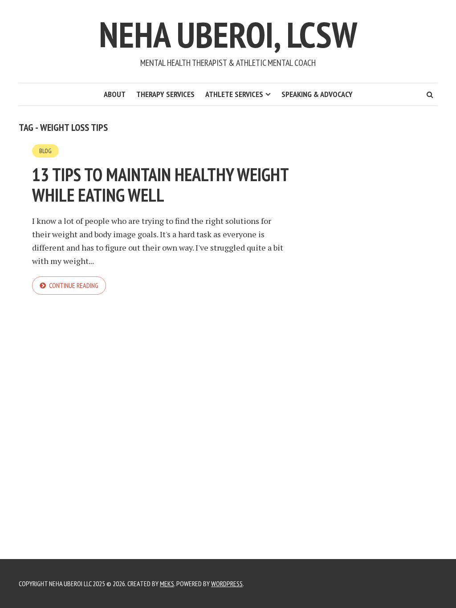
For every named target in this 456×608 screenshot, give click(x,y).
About (115, 94)
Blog (45, 151)
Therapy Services (165, 94)
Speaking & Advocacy (317, 94)
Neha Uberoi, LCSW (228, 34)
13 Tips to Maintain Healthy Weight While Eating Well (160, 185)
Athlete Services (234, 94)
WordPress (227, 583)
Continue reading (73, 285)
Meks (167, 583)
